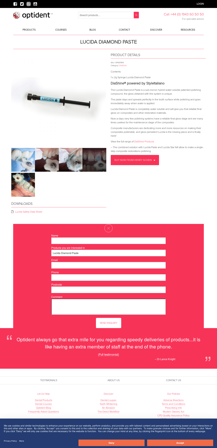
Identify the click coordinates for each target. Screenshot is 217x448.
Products (29, 29)
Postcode (56, 284)
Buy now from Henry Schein (133, 160)
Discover (156, 29)
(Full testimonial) (108, 354)
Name (54, 235)
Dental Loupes (108, 400)
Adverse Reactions (173, 400)
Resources (188, 29)
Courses (61, 29)
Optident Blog (43, 407)
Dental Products (43, 400)
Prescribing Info (173, 407)
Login (200, 3)
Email (54, 260)
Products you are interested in (68, 248)
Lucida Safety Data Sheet (28, 211)
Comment (56, 297)
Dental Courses (43, 404)
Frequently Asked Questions (43, 411)
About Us (114, 380)
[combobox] (108, 15)
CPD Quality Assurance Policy (173, 415)
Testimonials (48, 380)
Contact (124, 29)
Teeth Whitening (108, 404)
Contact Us (173, 380)
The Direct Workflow (108, 411)
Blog (92, 29)
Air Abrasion (108, 407)
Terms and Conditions (173, 404)
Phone (55, 272)
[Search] (136, 15)
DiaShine (123, 65)
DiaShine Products (144, 141)
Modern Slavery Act (173, 411)
